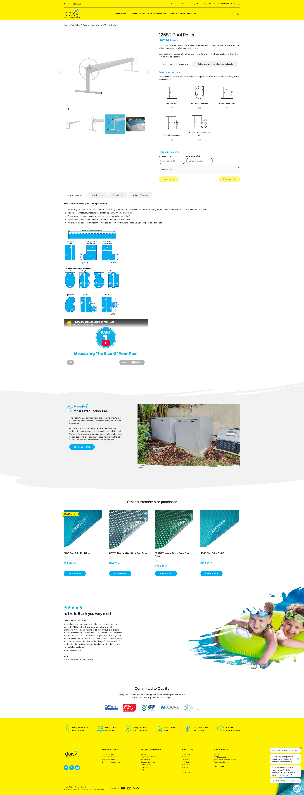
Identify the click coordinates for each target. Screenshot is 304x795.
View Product (74, 573)
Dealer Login (235, 4)
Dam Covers (175, 4)
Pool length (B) (193, 156)
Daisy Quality (186, 762)
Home (66, 25)
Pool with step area (227, 103)
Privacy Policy (68, 787)
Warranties (144, 754)
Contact (217, 754)
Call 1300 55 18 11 (223, 4)
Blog (205, 4)
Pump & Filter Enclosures (182, 13)
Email (227, 759)
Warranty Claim (146, 759)
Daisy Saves (186, 765)
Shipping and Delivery (148, 762)
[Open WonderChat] (297, 789)
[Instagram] (71, 767)
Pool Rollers (137, 13)
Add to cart (231, 179)
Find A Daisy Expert (221, 762)
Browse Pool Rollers (109, 757)
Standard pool (172, 103)
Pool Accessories (156, 13)
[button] (238, 167)
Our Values (185, 757)
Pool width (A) (165, 156)
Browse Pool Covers (109, 754)
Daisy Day (185, 767)
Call (220, 757)
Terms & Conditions (81, 787)
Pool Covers (120, 13)
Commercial (186, 4)
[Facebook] (66, 767)
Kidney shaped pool (199, 103)
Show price (168, 179)
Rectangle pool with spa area (199, 134)
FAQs (143, 770)
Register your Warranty (149, 757)
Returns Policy (146, 765)
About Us (212, 4)
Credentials (186, 759)
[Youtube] (77, 767)
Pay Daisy (185, 770)
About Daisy (186, 754)
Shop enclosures (82, 447)
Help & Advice (197, 4)
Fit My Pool (77, 4)
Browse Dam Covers (109, 759)
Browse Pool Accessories (111, 762)
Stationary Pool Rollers (91, 25)
